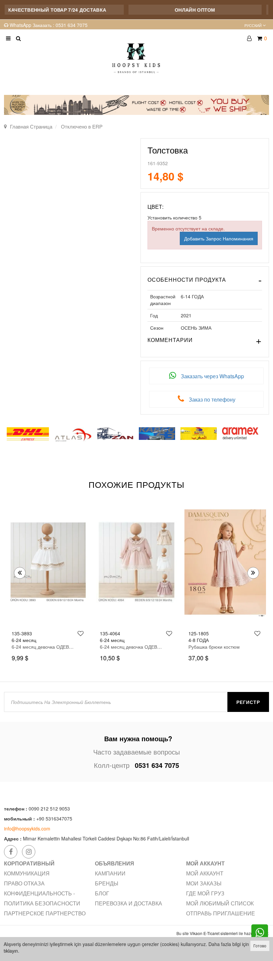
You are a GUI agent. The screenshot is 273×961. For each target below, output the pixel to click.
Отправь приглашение (220, 913)
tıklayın (11, 950)
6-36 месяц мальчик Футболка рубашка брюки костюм (219, 646)
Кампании (110, 873)
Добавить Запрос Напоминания (218, 238)
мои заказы (203, 883)
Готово (259, 945)
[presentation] (20, 573)
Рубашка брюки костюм (125, 646)
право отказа (24, 883)
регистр (248, 702)
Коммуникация (27, 873)
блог (102, 893)
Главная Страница (31, 126)
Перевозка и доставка (128, 903)
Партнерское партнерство (45, 913)
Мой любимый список (220, 903)
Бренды (106, 883)
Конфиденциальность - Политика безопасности (42, 898)
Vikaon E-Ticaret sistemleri (214, 933)
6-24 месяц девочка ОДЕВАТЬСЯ (43, 646)
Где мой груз (205, 893)
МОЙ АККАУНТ (204, 873)
